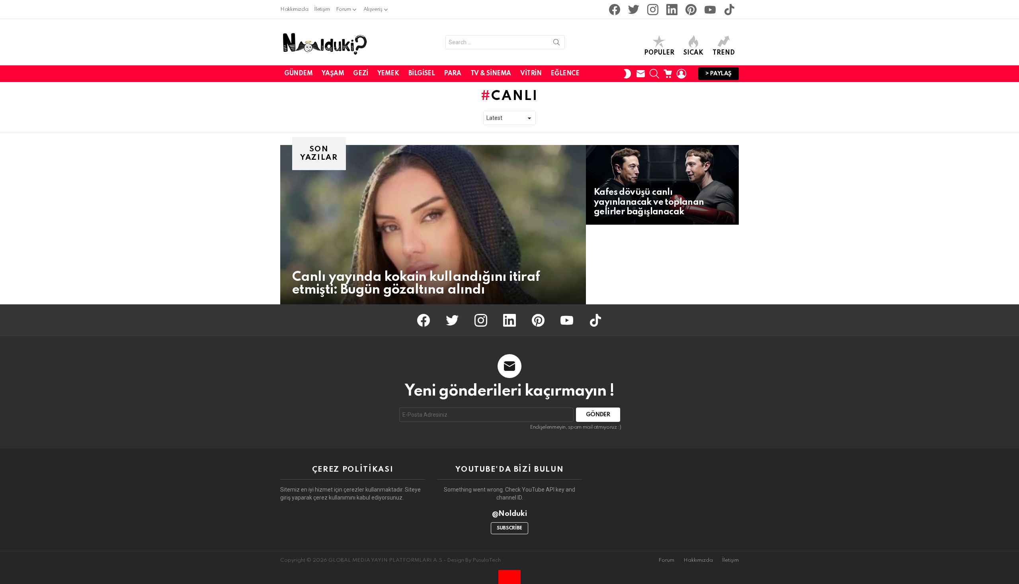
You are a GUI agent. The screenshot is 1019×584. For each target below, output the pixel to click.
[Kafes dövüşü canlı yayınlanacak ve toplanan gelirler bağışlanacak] (662, 185)
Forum (343, 9)
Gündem (298, 74)
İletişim (322, 9)
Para (452, 74)
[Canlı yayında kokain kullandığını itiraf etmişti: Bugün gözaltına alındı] (433, 224)
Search (556, 44)
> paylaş (718, 73)
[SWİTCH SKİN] (627, 74)
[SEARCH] (654, 74)
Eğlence (564, 74)
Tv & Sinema (490, 74)
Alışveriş (373, 9)
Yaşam (333, 74)
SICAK (693, 53)
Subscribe (509, 528)
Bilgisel (421, 74)
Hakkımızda (294, 9)
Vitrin (530, 74)
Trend (724, 53)
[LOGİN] (681, 74)
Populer (659, 53)
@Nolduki (509, 513)
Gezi (360, 74)
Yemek (388, 74)
